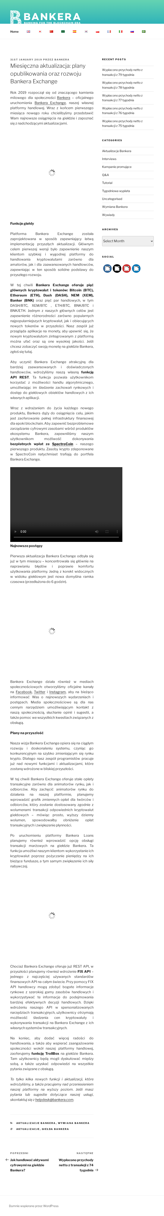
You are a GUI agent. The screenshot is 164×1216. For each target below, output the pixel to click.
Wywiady (108, 215)
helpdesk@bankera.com (54, 1100)
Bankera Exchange (50, 103)
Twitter (39, 692)
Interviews (109, 159)
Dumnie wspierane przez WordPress (34, 1206)
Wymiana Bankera (74, 1123)
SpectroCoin (62, 444)
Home (14, 31)
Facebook (24, 692)
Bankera (62, 59)
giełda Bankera (55, 1129)
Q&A (105, 175)
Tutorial (107, 183)
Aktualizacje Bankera (36, 1123)
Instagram (57, 692)
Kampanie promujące (117, 167)
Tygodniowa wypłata (116, 191)
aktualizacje (28, 1129)
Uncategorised (112, 199)
